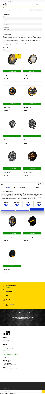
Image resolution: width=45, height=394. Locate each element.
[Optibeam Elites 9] (32, 156)
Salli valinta (22, 209)
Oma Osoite (6, 361)
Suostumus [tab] (8, 187)
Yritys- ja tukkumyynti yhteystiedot (10, 354)
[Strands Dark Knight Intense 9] (12, 221)
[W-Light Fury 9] (32, 92)
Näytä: (4, 49)
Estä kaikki (8, 209)
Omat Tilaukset (7, 360)
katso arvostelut (9, 287)
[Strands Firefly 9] (12, 254)
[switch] (17, 205)
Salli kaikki (37, 209)
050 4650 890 (7, 350)
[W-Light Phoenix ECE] (12, 59)
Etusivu (4, 9)
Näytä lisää (5, 47)
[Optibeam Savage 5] (12, 124)
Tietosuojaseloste (8, 366)
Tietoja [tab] (37, 187)
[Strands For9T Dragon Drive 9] (32, 221)
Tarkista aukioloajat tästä (8, 346)
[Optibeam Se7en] (32, 124)
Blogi (5, 367)
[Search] (43, 391)
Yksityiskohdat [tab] (22, 187)
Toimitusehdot (7, 363)
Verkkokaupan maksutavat (10, 364)
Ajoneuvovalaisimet (11, 9)
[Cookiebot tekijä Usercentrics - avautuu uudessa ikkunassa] (39, 184)
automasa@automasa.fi (8, 341)
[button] (41, 4)
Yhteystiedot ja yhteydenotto (9, 352)
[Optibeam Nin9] (12, 156)
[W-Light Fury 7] (12, 92)
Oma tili (6, 358)
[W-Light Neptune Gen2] (32, 59)
